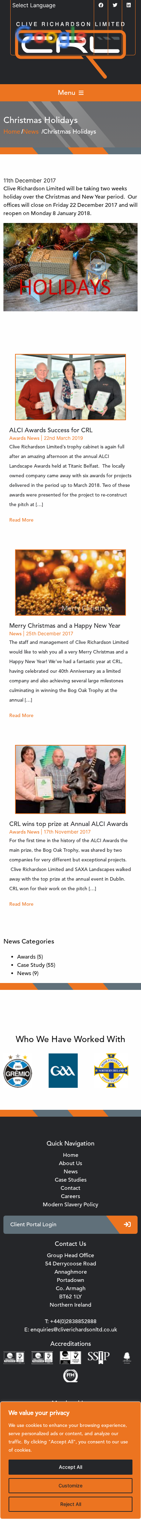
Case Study (31, 965)
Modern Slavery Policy (70, 1204)
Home (70, 1155)
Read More (21, 520)
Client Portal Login (33, 1224)
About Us (70, 1163)
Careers (70, 1196)
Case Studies (71, 1179)
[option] (56, 1070)
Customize (70, 1485)
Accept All (70, 1467)
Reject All (70, 1504)
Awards (17, 438)
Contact (70, 1188)
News (33, 438)
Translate (91, 38)
